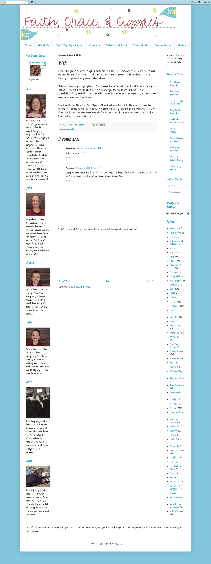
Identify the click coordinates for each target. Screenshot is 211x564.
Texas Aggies (176, 439)
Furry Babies (175, 280)
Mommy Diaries (176, 351)
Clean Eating (175, 232)
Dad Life (173, 252)
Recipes (173, 404)
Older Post (151, 281)
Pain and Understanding (176, 158)
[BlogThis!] (95, 124)
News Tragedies (177, 385)
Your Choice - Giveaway (176, 83)
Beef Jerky (44, 67)
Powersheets (140, 45)
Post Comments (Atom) (81, 287)
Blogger (117, 543)
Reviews (173, 408)
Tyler (172, 473)
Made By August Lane (69, 45)
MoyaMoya (174, 367)
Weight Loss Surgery (175, 487)
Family (172, 261)
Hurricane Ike (175, 310)
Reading (173, 399)
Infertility (174, 317)
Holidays (173, 301)
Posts (173, 186)
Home (27, 45)
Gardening (174, 285)
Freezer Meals (162, 45)
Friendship (70, 129)
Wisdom (173, 493)
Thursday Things (177, 450)
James (172, 321)
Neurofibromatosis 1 (177, 379)
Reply (68, 157)
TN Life (173, 435)
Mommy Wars (175, 358)
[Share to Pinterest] (104, 124)
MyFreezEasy (176, 371)
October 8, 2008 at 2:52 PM (88, 168)
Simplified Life (176, 412)
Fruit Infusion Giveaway (175, 149)
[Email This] (92, 124)
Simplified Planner (174, 421)
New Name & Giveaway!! (175, 93)
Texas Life (174, 446)
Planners (94, 45)
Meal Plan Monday (174, 346)
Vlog (171, 477)
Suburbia (173, 430)
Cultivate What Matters (176, 243)
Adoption (173, 228)
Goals (172, 289)
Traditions (174, 457)
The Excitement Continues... (177, 140)
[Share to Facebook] (101, 124)
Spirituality (175, 426)
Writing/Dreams (176, 511)
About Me (43, 45)
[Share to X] (98, 124)
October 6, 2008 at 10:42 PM (88, 148)
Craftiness (174, 237)
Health (172, 293)
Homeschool (174, 306)
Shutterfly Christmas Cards (177, 121)
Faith (172, 257)
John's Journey (176, 325)
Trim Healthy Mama (175, 467)
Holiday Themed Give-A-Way (176, 102)
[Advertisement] (108, 255)
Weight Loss (175, 481)
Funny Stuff (175, 276)
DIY (171, 248)
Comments (175, 192)
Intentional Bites (116, 45)
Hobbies (173, 297)
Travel (172, 462)
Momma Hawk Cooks (37, 62)
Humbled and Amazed (175, 168)
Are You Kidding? (173, 130)
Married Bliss (175, 337)
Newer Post (64, 281)
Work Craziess (176, 497)
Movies (172, 362)
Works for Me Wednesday (175, 506)
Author (182, 45)
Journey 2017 (175, 332)
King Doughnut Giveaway (177, 112)
